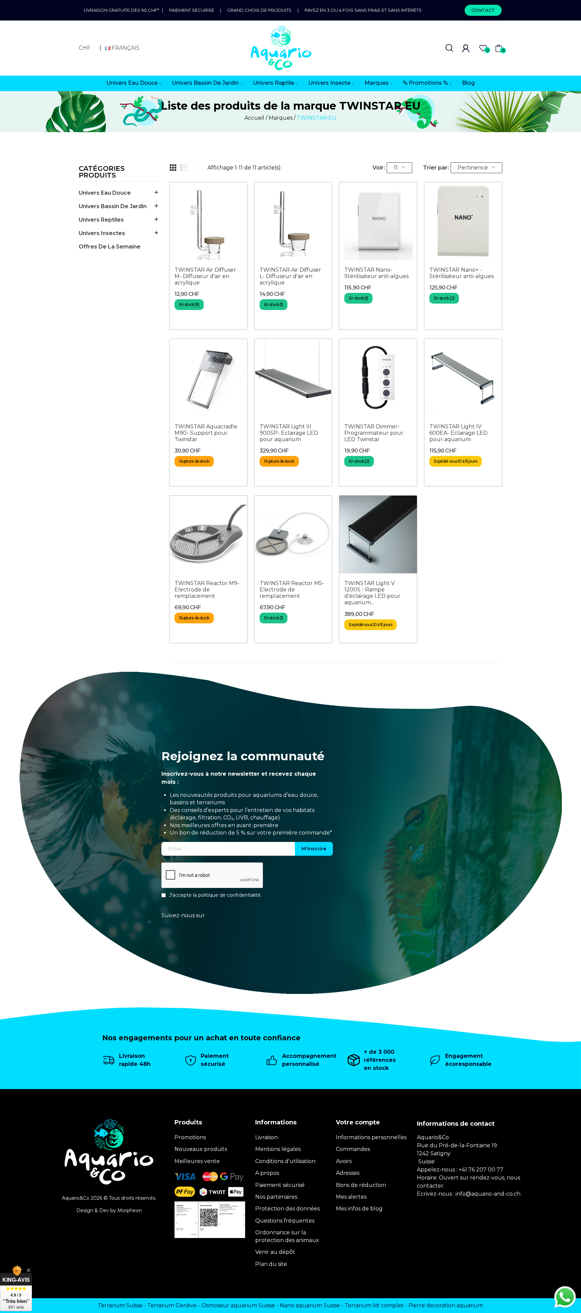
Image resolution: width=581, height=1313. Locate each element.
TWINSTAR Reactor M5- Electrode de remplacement (292, 589)
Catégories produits (102, 172)
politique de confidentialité (229, 895)
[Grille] (173, 167)
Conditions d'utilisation (285, 1161)
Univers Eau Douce (105, 193)
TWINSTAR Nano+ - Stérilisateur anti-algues (461, 273)
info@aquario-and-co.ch (488, 1194)
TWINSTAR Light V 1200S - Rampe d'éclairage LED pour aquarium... (372, 593)
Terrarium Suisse (120, 1305)
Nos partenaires (276, 1197)
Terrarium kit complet (374, 1305)
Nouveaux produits (201, 1149)
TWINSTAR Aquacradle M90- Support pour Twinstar (206, 432)
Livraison (266, 1137)
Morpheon (129, 1210)
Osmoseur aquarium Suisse (238, 1305)
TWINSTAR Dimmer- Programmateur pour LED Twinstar (373, 432)
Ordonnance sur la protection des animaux (287, 1236)
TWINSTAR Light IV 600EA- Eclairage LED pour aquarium (458, 432)
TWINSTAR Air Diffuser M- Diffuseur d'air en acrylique (205, 276)
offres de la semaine (110, 246)
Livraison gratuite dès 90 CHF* (123, 10)
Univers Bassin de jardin (113, 206)
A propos (267, 1173)
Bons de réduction (361, 1185)
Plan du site (271, 1264)
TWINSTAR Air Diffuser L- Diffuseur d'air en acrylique (290, 276)
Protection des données (287, 1208)
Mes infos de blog (359, 1208)
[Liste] (184, 167)
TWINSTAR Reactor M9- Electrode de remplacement (207, 589)
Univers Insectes (102, 233)
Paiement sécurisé (191, 10)
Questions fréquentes (284, 1221)
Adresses (347, 1173)
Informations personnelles (371, 1137)
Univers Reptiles (101, 220)
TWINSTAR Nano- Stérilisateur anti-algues (376, 273)
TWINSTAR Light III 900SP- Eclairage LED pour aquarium (289, 432)
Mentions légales (278, 1149)
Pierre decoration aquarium (446, 1305)
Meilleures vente (197, 1161)
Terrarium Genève (172, 1305)
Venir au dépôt (275, 1252)
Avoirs (344, 1161)
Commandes (353, 1149)
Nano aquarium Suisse (310, 1305)
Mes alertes (351, 1197)
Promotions (190, 1137)
